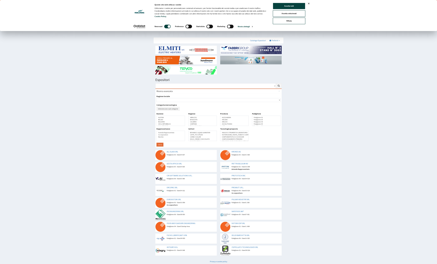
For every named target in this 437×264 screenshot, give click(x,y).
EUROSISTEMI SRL (174, 199)
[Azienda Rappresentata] (170, 133)
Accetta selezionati (289, 13)
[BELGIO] (170, 120)
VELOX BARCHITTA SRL (241, 235)
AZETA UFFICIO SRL (174, 163)
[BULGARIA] (170, 122)
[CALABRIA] (202, 122)
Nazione (159, 114)
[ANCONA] (234, 120)
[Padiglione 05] (266, 124)
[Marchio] (170, 137)
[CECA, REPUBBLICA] (170, 124)
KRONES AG (236, 152)
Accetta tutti (289, 6)
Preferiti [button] (275, 40)
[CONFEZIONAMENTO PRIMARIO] (234, 139)
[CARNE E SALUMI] (202, 137)
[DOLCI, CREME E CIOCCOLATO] (202, 139)
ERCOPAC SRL (172, 187)
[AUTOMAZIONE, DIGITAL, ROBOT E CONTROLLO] (234, 135)
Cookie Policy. (161, 16)
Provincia (224, 114)
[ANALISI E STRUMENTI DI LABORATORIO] (234, 133)
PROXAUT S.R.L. (238, 187)
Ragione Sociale (163, 96)
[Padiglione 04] (266, 122)
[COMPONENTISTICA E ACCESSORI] (234, 137)
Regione (191, 114)
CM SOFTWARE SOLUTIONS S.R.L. (179, 175)
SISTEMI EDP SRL (238, 223)
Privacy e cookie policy (218, 261)
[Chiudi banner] (309, 3)
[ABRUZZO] (202, 117)
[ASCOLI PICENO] (234, 124)
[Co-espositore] (170, 135)
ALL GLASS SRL (172, 152)
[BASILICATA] (202, 120)
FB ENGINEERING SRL (175, 211)
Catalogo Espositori (258, 40)
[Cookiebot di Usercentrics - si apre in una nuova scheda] (139, 26)
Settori (191, 129)
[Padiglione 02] (266, 117)
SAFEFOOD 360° (238, 211)
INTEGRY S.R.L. (172, 247)
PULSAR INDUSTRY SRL (241, 199)
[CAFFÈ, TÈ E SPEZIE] (202, 135)
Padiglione (256, 114)
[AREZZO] (234, 122)
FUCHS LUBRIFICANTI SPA (177, 235)
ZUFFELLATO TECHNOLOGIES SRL (245, 247)
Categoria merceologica (166, 105)
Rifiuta (289, 21)
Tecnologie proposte (229, 129)
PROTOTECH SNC (238, 175)
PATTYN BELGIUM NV (240, 163)
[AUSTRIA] (170, 117)
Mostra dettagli (244, 27)
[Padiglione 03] (266, 120)
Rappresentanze (163, 129)
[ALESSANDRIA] (234, 117)
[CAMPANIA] (202, 124)
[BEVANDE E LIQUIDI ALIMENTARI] (202, 133)
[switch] (188, 26)
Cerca (160, 145)
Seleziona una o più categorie (168, 109)
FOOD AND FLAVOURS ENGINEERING (181, 223)
